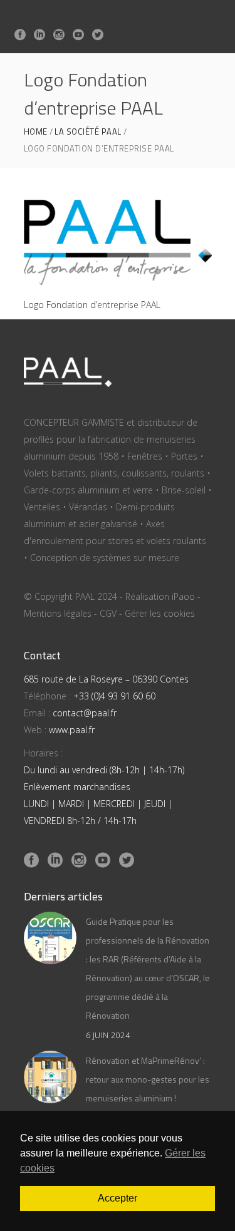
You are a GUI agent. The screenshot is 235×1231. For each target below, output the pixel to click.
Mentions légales (57, 613)
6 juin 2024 (108, 1035)
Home (36, 132)
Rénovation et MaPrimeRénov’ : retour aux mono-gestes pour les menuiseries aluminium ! (147, 1079)
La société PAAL (88, 132)
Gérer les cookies (160, 613)
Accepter (117, 1198)
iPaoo (183, 596)
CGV (108, 613)
